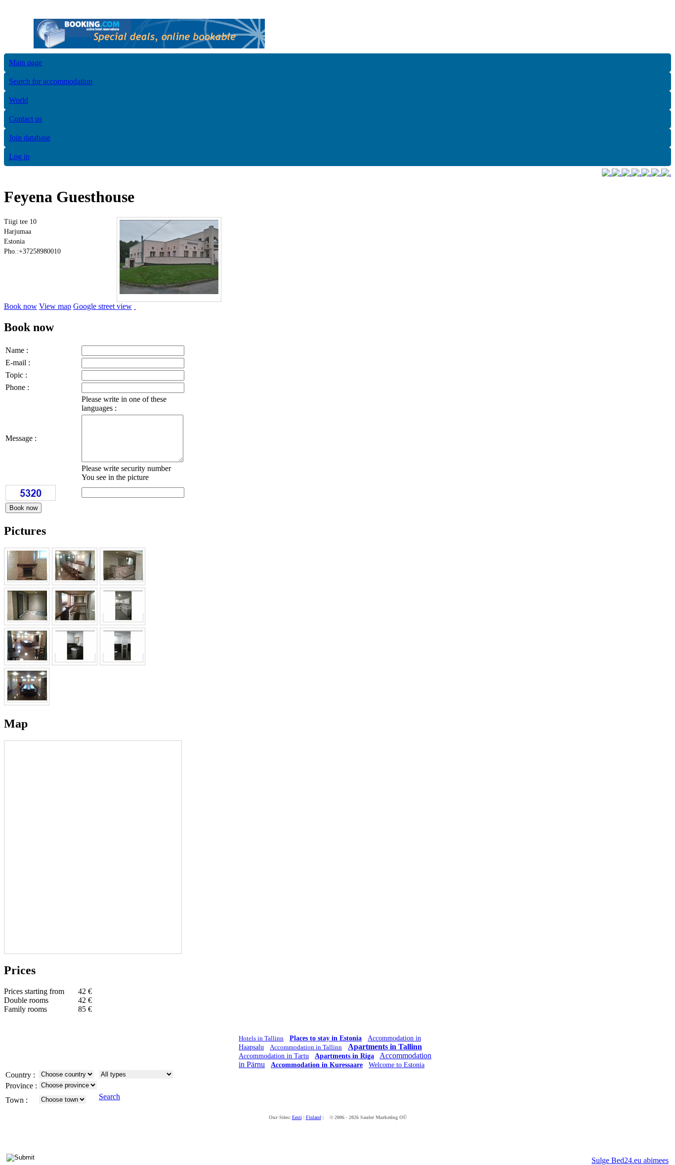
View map (55, 306)
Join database (29, 137)
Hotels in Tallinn (261, 1038)
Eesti (297, 1117)
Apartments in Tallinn (385, 1046)
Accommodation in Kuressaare (317, 1065)
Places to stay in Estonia (326, 1038)
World (18, 100)
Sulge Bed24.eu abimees (630, 1160)
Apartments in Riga (344, 1056)
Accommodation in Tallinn (306, 1047)
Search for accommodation (50, 81)
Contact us (25, 119)
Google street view (102, 306)
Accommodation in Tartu (274, 1056)
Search (109, 1096)
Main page (25, 62)
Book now (20, 306)
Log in (19, 156)
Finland (313, 1117)
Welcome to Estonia (396, 1065)
